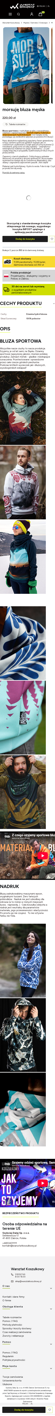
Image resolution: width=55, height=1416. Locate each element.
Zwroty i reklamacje (13, 1335)
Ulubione (7, 1384)
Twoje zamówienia (12, 1376)
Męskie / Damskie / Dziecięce (35, 23)
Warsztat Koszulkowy (11, 23)
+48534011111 (9, 1243)
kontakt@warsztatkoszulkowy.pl (19, 1245)
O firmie (6, 1300)
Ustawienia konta (11, 1380)
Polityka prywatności (13, 1359)
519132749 (20, 1274)
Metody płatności (12, 1324)
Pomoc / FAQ (10, 1321)
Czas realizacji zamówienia (16, 1332)
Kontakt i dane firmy (13, 1296)
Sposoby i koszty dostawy (16, 1328)
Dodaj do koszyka (25, 239)
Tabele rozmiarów (12, 1317)
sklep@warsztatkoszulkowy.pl (28, 1281)
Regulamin (8, 1356)
